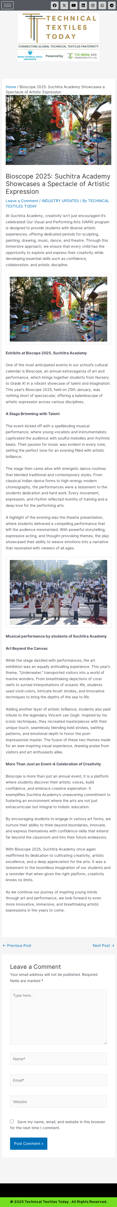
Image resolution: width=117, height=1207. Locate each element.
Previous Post (16, 946)
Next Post (104, 946)
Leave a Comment (22, 201)
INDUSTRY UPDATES (60, 201)
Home (11, 87)
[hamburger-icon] (7, 5)
